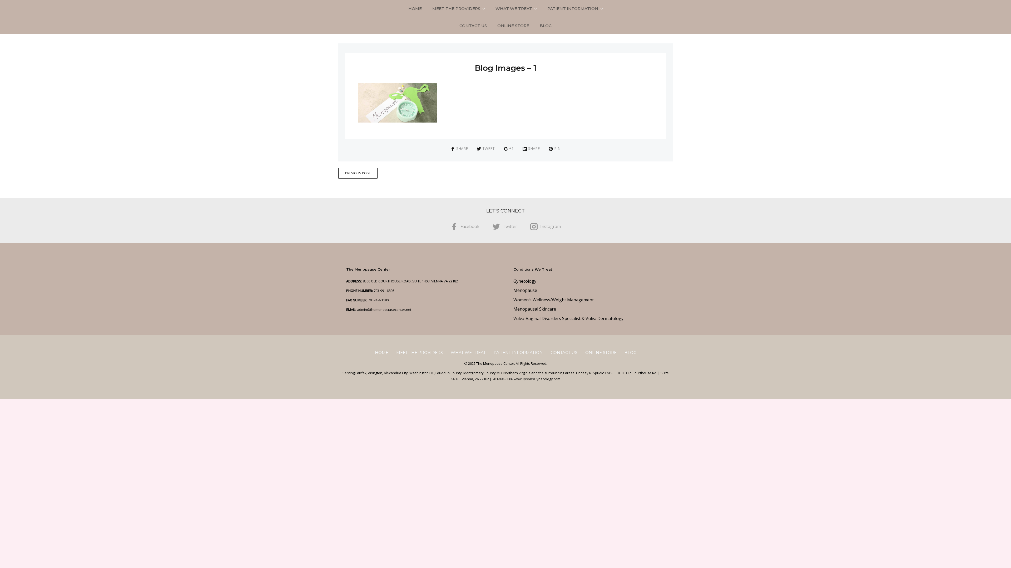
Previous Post (358, 173)
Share (462, 148)
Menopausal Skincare (534, 309)
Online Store (513, 25)
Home (415, 8)
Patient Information (572, 8)
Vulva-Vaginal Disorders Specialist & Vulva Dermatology (568, 318)
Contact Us (473, 25)
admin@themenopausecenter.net (384, 309)
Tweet (488, 148)
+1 (511, 148)
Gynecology (524, 281)
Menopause (525, 290)
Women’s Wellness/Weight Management (553, 300)
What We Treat (513, 8)
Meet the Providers (456, 8)
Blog (546, 25)
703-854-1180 (378, 300)
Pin (557, 148)
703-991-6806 (384, 290)
